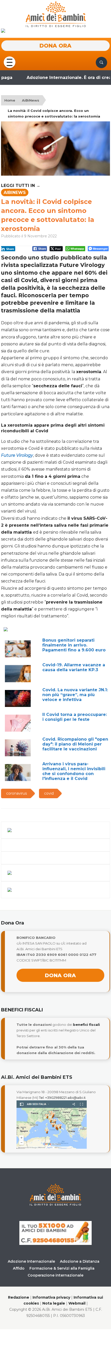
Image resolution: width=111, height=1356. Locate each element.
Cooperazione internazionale (55, 1275)
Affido (19, 1268)
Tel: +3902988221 (53, 1097)
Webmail (76, 1303)
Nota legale (53, 1303)
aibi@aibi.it (76, 1097)
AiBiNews (30, 100)
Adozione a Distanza (79, 1261)
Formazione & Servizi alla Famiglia (61, 1268)
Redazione (18, 1297)
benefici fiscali (86, 1024)
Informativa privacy (51, 1297)
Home (9, 100)
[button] (9, 62)
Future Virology (17, 455)
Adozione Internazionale (31, 1261)
